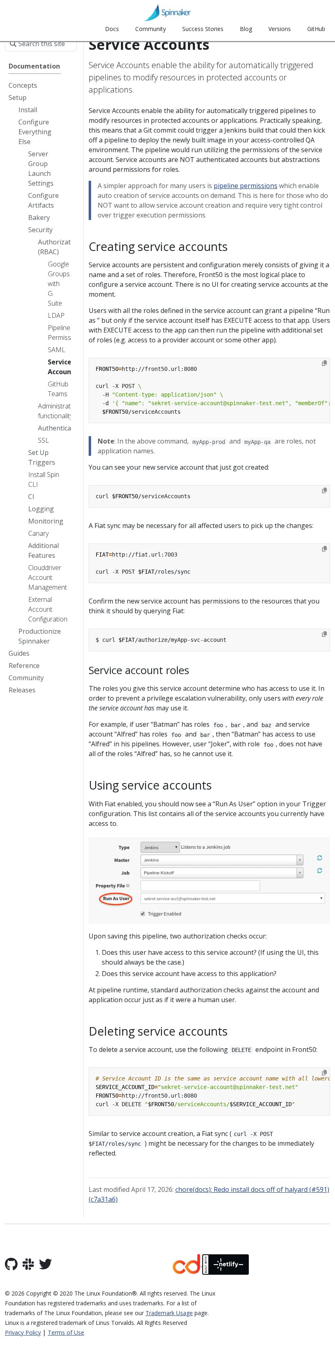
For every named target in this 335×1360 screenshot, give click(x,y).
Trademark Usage (169, 1313)
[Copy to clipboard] (324, 363)
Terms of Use (66, 1332)
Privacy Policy (23, 1332)
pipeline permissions (245, 185)
